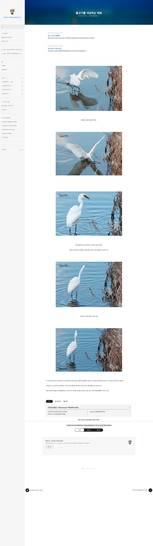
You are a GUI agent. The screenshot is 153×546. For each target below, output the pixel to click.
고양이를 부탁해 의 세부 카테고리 (22, 86)
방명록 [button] (3, 66)
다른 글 (98, 430)
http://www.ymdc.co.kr (54, 33)
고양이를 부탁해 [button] (7, 86)
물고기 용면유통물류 (54, 36)
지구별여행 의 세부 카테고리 (22, 82)
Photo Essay (63, 407)
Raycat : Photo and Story (54, 441)
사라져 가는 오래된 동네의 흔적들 (56, 414)
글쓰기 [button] (5, 109)
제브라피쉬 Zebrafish (55, 49)
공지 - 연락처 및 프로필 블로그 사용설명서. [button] (13, 53)
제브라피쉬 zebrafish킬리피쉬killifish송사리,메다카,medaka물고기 (67, 51)
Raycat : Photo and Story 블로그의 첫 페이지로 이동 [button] (12, 12)
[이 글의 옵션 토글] (51, 401)
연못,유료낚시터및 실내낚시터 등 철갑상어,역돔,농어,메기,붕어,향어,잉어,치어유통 (71, 38)
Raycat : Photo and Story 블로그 (27, 490)
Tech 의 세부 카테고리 (22, 78)
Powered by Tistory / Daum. (36, 490)
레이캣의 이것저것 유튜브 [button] (10, 126)
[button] (12, 33)
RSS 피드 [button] (5, 41)
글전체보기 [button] (5, 69)
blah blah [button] (6, 93)
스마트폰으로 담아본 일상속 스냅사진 (57, 412)
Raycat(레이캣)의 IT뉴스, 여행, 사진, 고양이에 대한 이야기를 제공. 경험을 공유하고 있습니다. (68, 443)
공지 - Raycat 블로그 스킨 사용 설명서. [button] (13, 49)
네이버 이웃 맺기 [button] (7, 37)
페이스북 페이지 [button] (7, 133)
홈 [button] (2, 62)
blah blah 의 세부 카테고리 (22, 93)
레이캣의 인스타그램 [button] (8, 129)
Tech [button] (5, 78)
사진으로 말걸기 (52, 407)
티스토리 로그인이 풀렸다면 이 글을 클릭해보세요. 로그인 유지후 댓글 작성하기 (89, 425)
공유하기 (89, 430)
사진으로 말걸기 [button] (7, 89)
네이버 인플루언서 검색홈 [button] (10, 122)
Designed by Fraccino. (143, 490)
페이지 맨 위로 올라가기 (150, 490)
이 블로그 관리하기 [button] (8, 106)
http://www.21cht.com (54, 46)
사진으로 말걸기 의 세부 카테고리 (22, 90)
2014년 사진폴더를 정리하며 (97, 412)
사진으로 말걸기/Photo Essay (94, 16)
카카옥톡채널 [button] (6, 118)
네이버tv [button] (5, 137)
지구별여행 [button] (6, 82)
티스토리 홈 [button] (6, 102)
